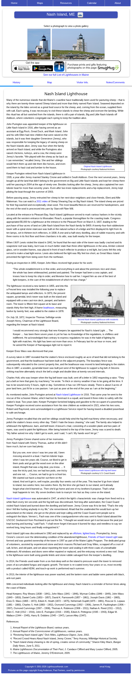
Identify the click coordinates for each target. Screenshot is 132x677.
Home (14, 3)
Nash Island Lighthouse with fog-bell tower (97, 470)
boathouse (48, 307)
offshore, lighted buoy (84, 533)
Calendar (92, 3)
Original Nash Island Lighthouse (98, 166)
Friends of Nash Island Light (103, 537)
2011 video (42, 201)
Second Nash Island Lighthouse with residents (98, 319)
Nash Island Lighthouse (68, 394)
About (118, 3)
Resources (66, 3)
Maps (40, 3)
